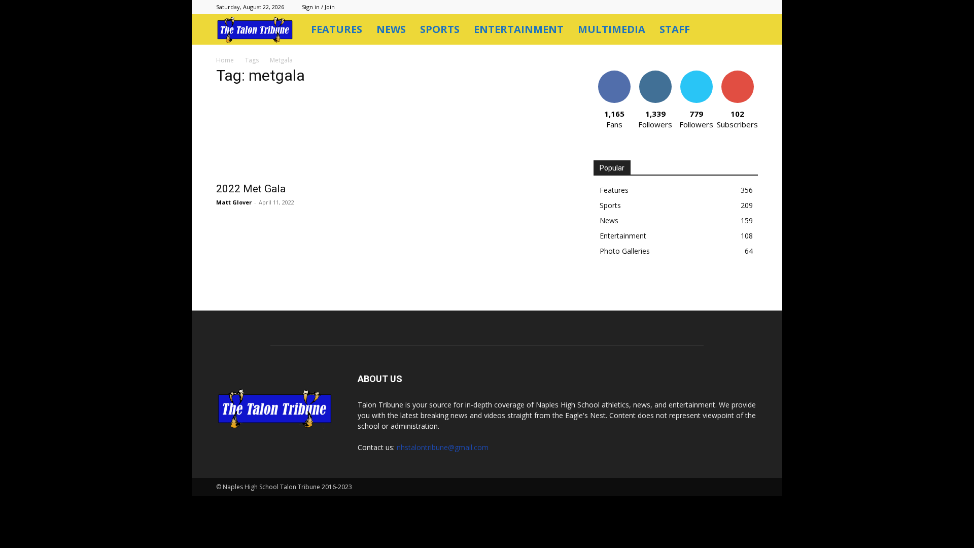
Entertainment (519, 29)
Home (225, 60)
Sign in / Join (318, 7)
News (391, 29)
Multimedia (611, 29)
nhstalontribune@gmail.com (443, 447)
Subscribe (737, 74)
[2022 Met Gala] (298, 135)
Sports (440, 29)
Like (614, 74)
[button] (746, 30)
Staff (674, 29)
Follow (655, 74)
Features (336, 29)
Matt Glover (234, 202)
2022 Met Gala (251, 189)
